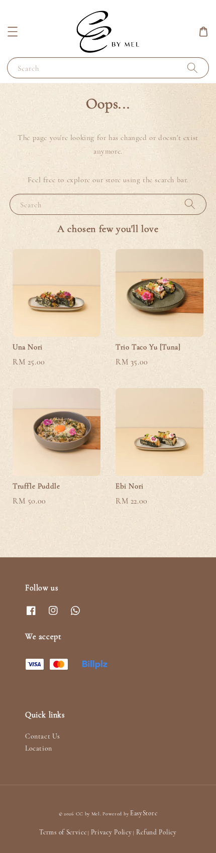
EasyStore (143, 813)
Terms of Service (62, 832)
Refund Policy (156, 832)
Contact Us (42, 736)
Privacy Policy (111, 832)
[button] (13, 32)
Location (38, 748)
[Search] (192, 67)
